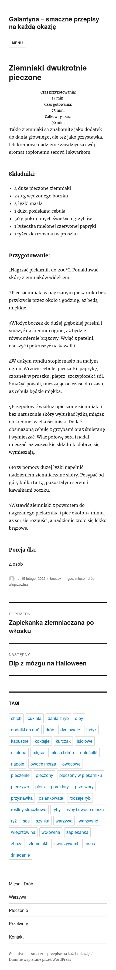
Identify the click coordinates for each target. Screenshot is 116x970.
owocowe (71, 764)
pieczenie (20, 775)
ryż (14, 821)
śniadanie (20, 855)
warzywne (88, 821)
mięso (68, 578)
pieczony (44, 775)
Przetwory (18, 923)
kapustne (20, 741)
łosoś (89, 843)
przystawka (22, 798)
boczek (56, 578)
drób (50, 729)
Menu (17, 42)
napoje (17, 764)
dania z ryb (58, 718)
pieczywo (20, 786)
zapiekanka (77, 832)
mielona (18, 752)
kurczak (63, 741)
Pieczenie (18, 910)
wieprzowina (18, 584)
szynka (42, 821)
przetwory (84, 786)
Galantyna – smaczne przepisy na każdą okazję (54, 22)
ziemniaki (38, 843)
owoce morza (43, 764)
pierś (40, 786)
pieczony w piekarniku (80, 775)
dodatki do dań (25, 729)
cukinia (35, 718)
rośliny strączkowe (28, 809)
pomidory (60, 786)
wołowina (51, 832)
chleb (16, 718)
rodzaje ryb (80, 798)
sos (26, 821)
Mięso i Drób (21, 884)
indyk (91, 729)
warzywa (64, 821)
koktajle (42, 741)
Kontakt (16, 937)
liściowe (85, 741)
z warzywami (65, 843)
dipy (79, 718)
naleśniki (88, 752)
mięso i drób (84, 578)
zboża (17, 843)
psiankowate (51, 798)
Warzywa (17, 897)
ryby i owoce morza (85, 809)
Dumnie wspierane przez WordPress (40, 959)
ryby (57, 809)
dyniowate (70, 729)
